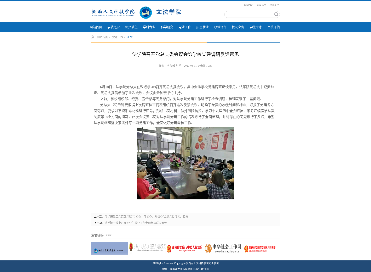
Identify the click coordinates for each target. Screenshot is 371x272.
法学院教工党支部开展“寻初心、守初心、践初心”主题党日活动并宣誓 (146, 216)
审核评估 (273, 27)
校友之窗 (238, 27)
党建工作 (185, 27)
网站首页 (96, 27)
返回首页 (248, 5)
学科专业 (149, 27)
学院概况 (113, 27)
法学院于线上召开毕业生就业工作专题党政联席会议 (136, 222)
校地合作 (274, 5)
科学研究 (167, 27)
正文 (130, 37)
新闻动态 (261, 5)
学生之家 (256, 27)
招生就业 (202, 27)
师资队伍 (131, 27)
